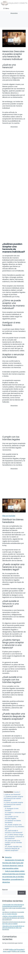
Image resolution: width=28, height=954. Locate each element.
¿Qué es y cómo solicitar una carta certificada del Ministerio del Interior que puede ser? (13, 918)
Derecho (8, 857)
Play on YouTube (8, 516)
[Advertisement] (14, 20)
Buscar (5, 890)
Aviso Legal (7, 951)
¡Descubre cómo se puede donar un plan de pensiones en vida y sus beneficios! (13, 927)
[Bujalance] (14, 3)
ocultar (17, 792)
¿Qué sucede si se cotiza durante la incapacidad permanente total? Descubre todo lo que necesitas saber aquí (14, 907)
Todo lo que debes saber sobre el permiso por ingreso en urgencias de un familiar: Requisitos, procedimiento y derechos (13, 876)
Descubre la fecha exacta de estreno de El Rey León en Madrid (13, 923)
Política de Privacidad (16, 949)
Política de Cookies (18, 951)
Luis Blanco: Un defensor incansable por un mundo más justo (13, 913)
